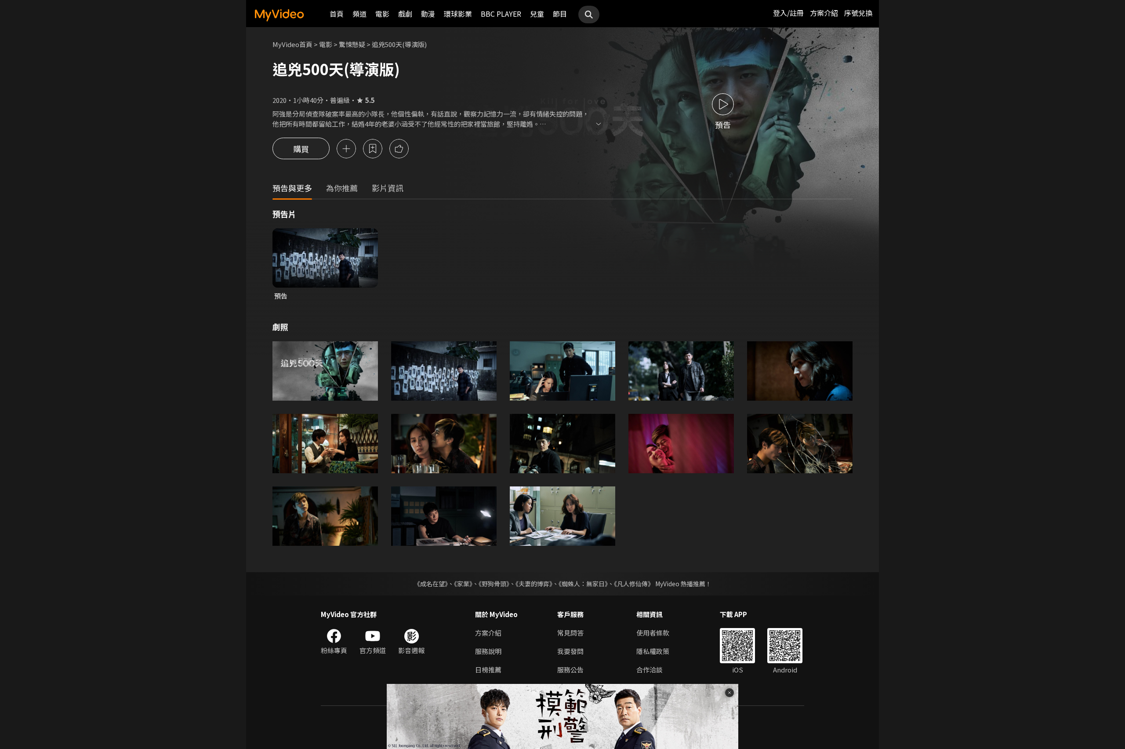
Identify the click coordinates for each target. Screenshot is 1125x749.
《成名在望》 (431, 583)
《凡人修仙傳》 (634, 583)
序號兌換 (858, 12)
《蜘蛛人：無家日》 (583, 583)
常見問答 (570, 632)
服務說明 (488, 651)
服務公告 (570, 669)
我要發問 (570, 651)
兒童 (537, 13)
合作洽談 (649, 669)
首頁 (337, 13)
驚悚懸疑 (352, 44)
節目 (560, 13)
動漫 (428, 13)
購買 (301, 148)
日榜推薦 (488, 669)
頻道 (359, 13)
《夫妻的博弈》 (533, 583)
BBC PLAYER (501, 13)
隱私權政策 (652, 651)
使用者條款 (652, 632)
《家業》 (463, 583)
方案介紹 (824, 12)
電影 (382, 13)
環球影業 (458, 13)
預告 (280, 295)
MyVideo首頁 (292, 44)
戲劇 (405, 13)
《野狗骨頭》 (494, 583)
